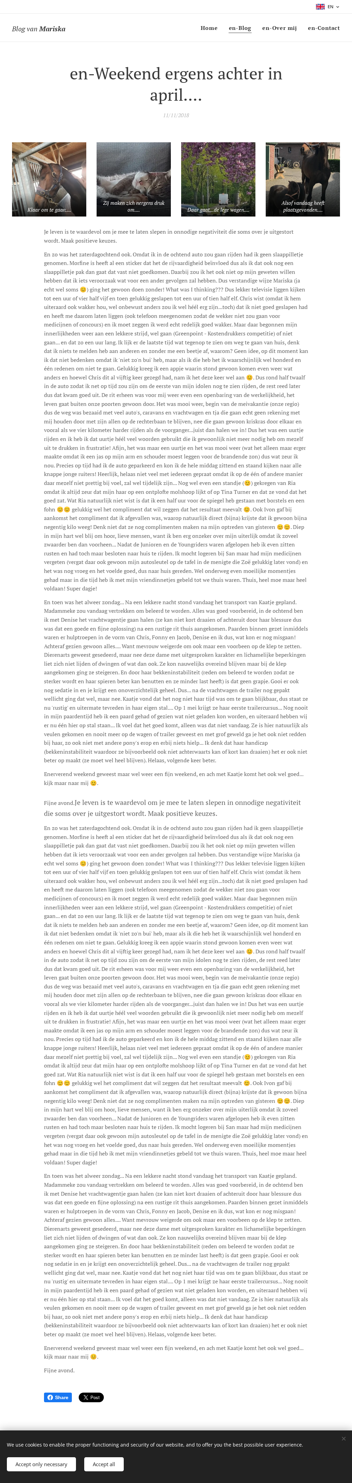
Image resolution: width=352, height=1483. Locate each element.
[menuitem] (211, 27)
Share (61, 1397)
